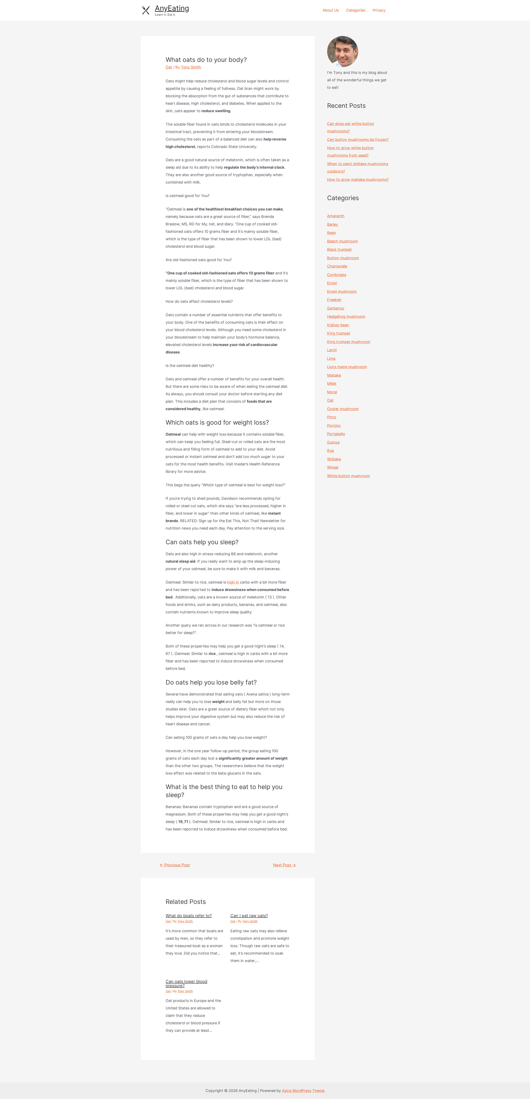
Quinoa (333, 442)
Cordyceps (336, 275)
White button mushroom (348, 476)
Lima (331, 358)
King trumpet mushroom (348, 342)
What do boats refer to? (189, 915)
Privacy (379, 10)
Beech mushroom (342, 241)
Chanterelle (337, 266)
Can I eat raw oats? (249, 915)
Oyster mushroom (343, 409)
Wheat (332, 467)
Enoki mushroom (342, 291)
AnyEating (172, 8)
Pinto (331, 417)
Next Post (284, 864)
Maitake (334, 375)
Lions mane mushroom (347, 367)
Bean (331, 233)
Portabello (336, 434)
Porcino (334, 425)
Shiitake (334, 459)
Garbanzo (335, 308)
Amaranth (335, 216)
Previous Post (175, 864)
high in (233, 582)
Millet (331, 383)
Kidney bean (338, 325)
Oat (169, 67)
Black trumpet (339, 249)
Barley (332, 224)
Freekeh (334, 300)
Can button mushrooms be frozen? (358, 139)
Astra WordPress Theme (303, 1090)
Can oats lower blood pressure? (186, 983)
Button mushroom (343, 258)
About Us (331, 10)
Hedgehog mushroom (346, 316)
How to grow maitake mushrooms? (358, 179)
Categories (355, 10)
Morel (332, 392)
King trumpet (338, 333)
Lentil (332, 350)
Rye (330, 450)
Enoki (332, 283)
